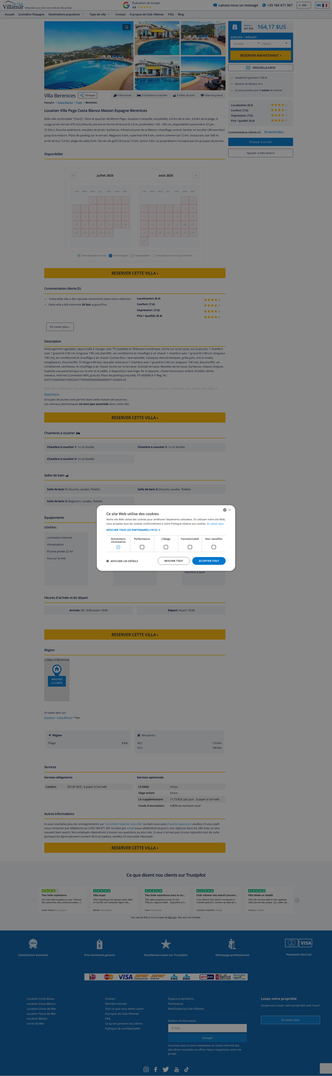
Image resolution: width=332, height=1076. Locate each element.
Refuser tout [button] (173, 560)
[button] (166, 529)
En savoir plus (215, 523)
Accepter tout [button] (209, 560)
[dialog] (166, 538)
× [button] (229, 509)
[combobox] (225, 510)
